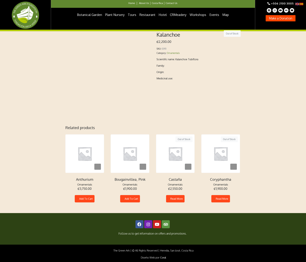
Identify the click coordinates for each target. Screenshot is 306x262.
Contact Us (171, 3)
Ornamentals (173, 53)
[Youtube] (280, 10)
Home (131, 3)
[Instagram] (275, 10)
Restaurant (147, 15)
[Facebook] (269, 10)
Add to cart (86, 198)
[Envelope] (292, 10)
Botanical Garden (89, 15)
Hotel (163, 15)
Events (214, 15)
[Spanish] (301, 3)
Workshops (198, 15)
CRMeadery (178, 15)
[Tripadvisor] (286, 10)
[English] (297, 3)
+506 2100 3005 (282, 3)
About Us (144, 3)
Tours (132, 15)
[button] (280, 18)
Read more (176, 198)
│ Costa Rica (156, 3)
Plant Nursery (115, 15)
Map (225, 15)
